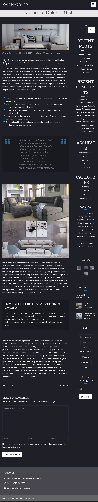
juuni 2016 (86, 167)
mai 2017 (85, 156)
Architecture (85, 337)
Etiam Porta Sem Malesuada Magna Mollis (85, 128)
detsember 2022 (85, 152)
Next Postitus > (62, 386)
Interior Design (85, 352)
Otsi (85, 25)
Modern (85, 357)
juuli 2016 (85, 164)
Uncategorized (85, 198)
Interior (38, 53)
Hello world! (85, 50)
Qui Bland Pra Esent (85, 54)
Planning (85, 362)
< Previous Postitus (10, 386)
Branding (85, 187)
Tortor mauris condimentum (89, 315)
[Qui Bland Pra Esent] (79, 306)
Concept (85, 342)
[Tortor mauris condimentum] (79, 316)
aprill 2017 (86, 160)
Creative (86, 190)
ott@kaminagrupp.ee (21, 488)
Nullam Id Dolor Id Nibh (86, 65)
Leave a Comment (53, 53)
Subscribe (85, 397)
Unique (85, 367)
